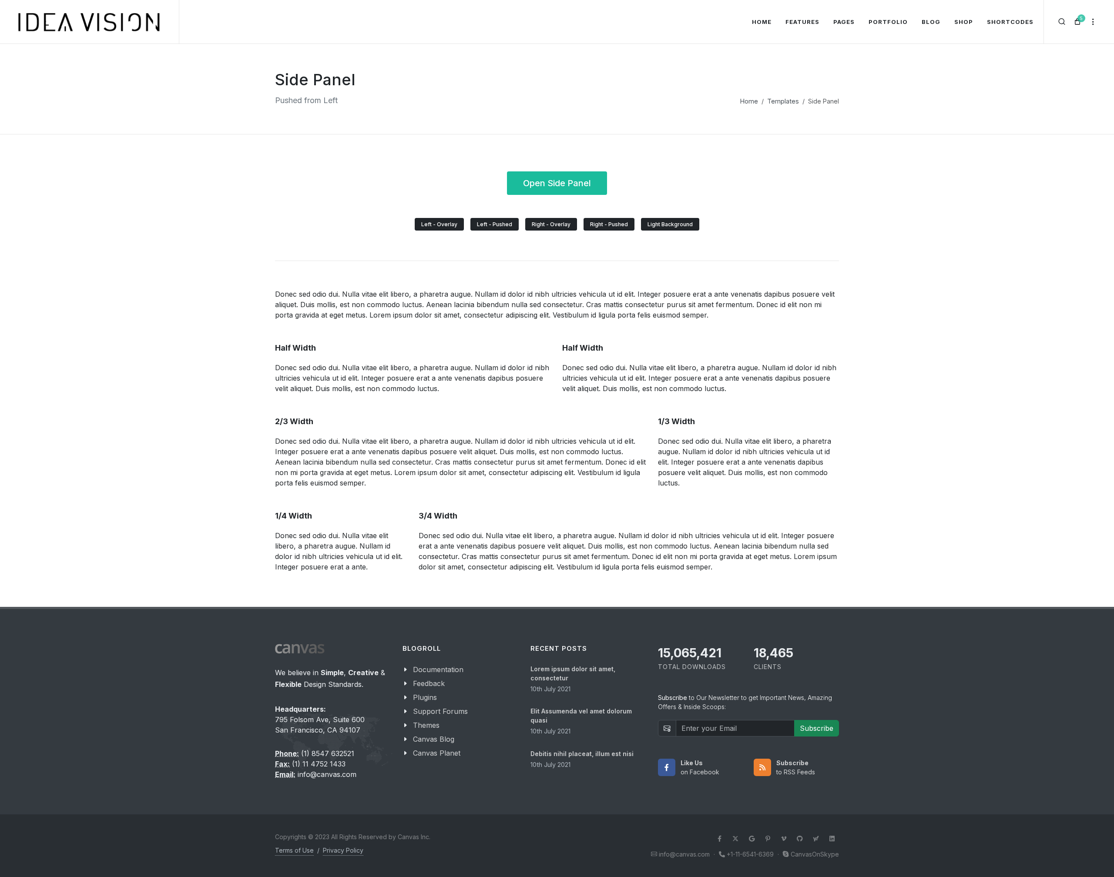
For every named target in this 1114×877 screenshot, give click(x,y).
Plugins (425, 697)
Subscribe (816, 728)
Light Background (670, 224)
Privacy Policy (343, 850)
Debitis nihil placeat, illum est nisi (582, 753)
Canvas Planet (436, 753)
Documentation (438, 669)
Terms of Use (294, 850)
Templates (783, 101)
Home (749, 101)
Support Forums (440, 711)
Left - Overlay (439, 224)
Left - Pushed (494, 224)
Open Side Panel (557, 183)
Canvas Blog (433, 739)
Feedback (429, 683)
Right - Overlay (551, 224)
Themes (426, 725)
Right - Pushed (609, 224)
